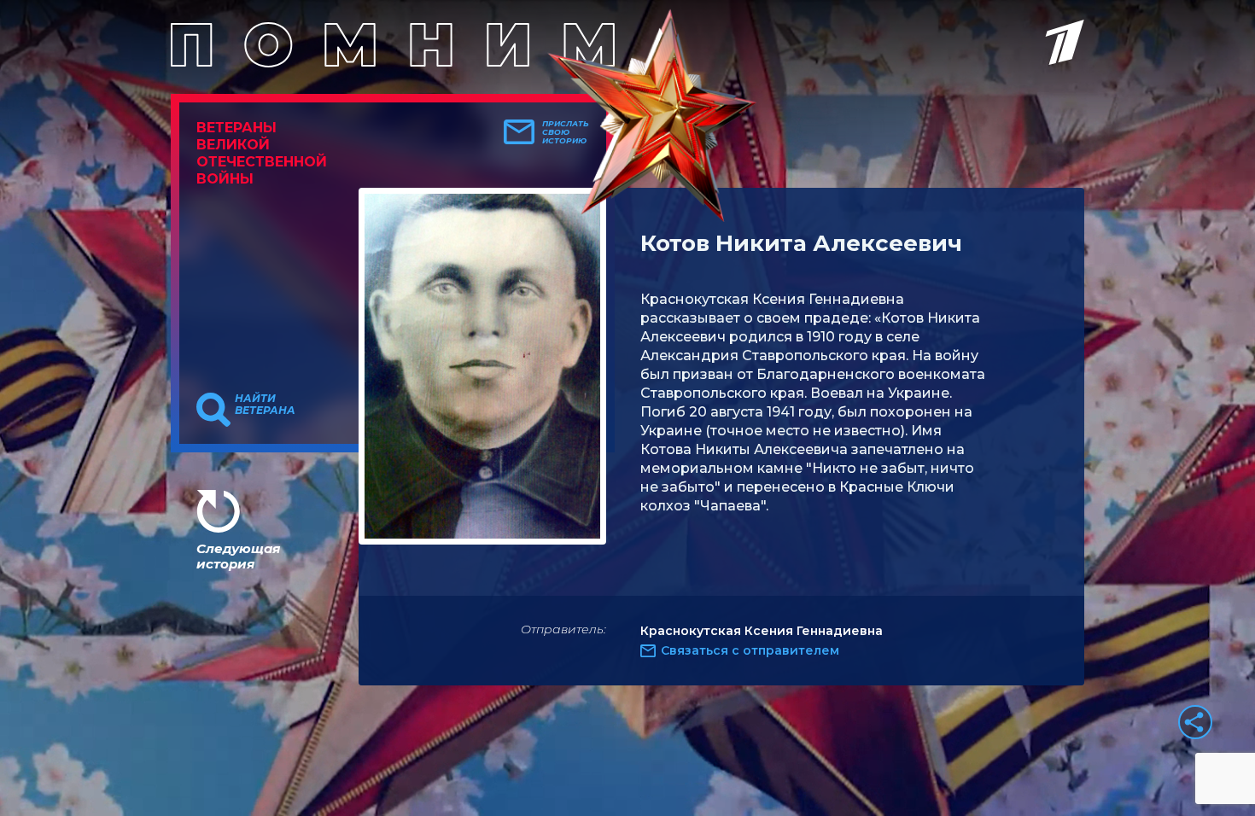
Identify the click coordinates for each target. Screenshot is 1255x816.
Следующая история (238, 556)
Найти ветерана (265, 405)
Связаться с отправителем (750, 650)
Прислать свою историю (565, 132)
